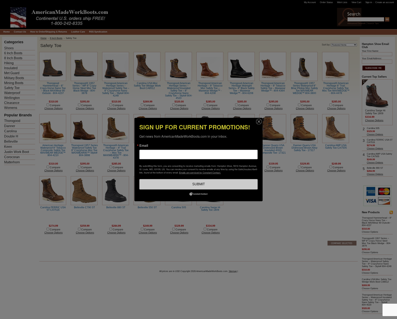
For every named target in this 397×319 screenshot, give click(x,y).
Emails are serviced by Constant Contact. (200, 172)
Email (143, 145)
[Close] (258, 121)
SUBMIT (198, 184)
